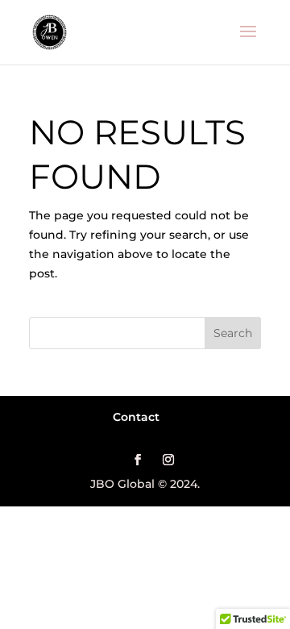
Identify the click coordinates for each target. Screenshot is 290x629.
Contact (136, 417)
